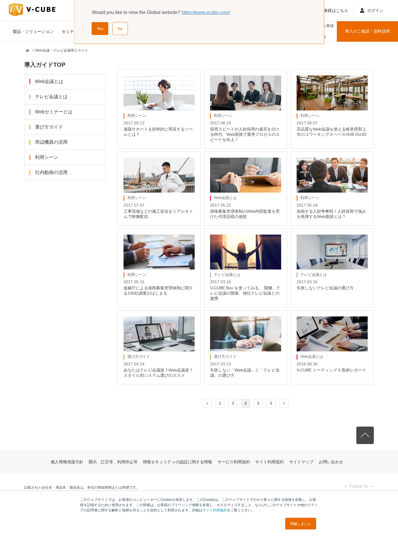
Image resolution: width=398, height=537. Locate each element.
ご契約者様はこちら (329, 10)
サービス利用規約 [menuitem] (233, 461)
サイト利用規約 (214, 509)
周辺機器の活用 (51, 142)
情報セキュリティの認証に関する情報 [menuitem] (177, 461)
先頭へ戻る (365, 435)
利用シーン (46, 157)
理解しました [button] (300, 523)
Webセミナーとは (54, 111)
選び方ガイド (49, 126)
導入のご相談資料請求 (367, 31)
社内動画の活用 (51, 172)
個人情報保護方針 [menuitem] (67, 461)
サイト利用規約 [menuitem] (269, 461)
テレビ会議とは (51, 96)
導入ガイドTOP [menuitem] (44, 64)
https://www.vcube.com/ (206, 12)
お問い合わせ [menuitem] (331, 461)
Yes (100, 28)
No (120, 28)
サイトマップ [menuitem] (301, 461)
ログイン (375, 10)
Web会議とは (49, 81)
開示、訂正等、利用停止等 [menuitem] (113, 461)
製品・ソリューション (33, 31)
